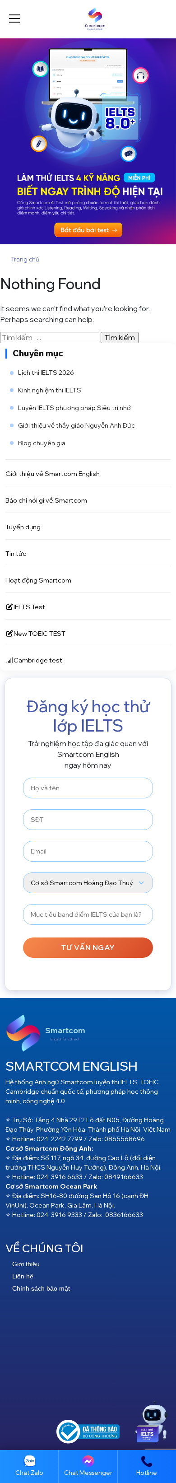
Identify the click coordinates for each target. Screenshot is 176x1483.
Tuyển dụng (23, 526)
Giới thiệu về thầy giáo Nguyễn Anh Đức (76, 425)
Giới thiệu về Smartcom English (52, 473)
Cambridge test (38, 660)
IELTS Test (29, 606)
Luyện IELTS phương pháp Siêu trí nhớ (74, 408)
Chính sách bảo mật (41, 1288)
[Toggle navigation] (14, 19)
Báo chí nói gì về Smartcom (46, 500)
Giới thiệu (26, 1264)
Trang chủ (25, 259)
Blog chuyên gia (41, 443)
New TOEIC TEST (39, 633)
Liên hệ (22, 1276)
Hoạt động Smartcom (38, 580)
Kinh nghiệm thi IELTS (49, 390)
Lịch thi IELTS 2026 (46, 372)
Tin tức (15, 553)
